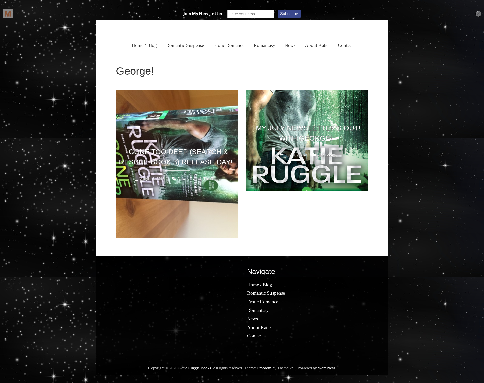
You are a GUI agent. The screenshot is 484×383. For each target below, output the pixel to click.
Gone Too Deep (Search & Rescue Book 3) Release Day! (176, 157)
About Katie (316, 45)
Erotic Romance (228, 45)
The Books (212, 178)
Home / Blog (144, 45)
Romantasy (264, 45)
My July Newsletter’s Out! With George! (308, 133)
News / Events (189, 178)
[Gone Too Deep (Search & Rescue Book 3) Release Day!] (177, 93)
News (290, 45)
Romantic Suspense (185, 45)
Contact (345, 45)
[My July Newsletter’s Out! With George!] (307, 93)
